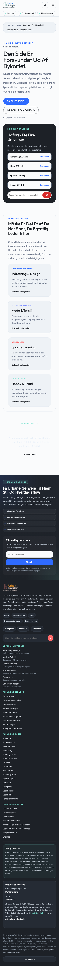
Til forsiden (29, 454)
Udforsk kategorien (21, 291)
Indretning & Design (19, 156)
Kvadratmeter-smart (12, 720)
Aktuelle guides (9, 704)
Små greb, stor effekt (12, 728)
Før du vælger (9, 724)
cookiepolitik (49, 950)
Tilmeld (29, 562)
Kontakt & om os (10, 808)
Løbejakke (7, 786)
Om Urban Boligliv (12, 685)
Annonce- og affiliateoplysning (16, 825)
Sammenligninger (10, 708)
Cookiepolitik (8, 816)
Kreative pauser (26, 29)
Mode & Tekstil (16, 166)
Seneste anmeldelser (12, 700)
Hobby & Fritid (17, 185)
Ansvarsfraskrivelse (11, 820)
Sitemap (6, 837)
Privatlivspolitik (9, 812)
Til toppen (28, 959)
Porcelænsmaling (10, 799)
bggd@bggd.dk (36, 913)
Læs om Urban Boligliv (21, 110)
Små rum (10, 13)
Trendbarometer (10, 712)
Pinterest (23, 629)
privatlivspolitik (37, 950)
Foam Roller (8, 770)
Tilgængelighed (10, 832)
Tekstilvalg (7, 750)
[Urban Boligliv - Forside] (21, 5)
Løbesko (6, 762)
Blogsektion (14, 678)
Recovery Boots (10, 774)
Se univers (44, 156)
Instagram (9, 629)
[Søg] (45, 5)
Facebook (37, 629)
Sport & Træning (18, 175)
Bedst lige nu (8, 696)
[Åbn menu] (53, 5)
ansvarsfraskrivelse (12, 952)
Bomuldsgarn (9, 778)
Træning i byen (12, 29)
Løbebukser (8, 791)
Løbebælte (7, 795)
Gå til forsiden (16, 101)
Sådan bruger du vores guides (16, 829)
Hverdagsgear (47, 13)
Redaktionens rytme (12, 716)
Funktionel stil (28, 13)
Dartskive (7, 782)
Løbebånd (7, 766)
